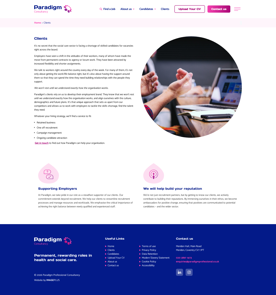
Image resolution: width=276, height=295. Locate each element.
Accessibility (148, 265)
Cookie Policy (149, 261)
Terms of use (149, 246)
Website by (47, 280)
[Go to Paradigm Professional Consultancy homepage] (53, 9)
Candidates (146, 9)
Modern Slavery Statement (155, 258)
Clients (165, 9)
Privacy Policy (149, 250)
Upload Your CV (116, 258)
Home (37, 23)
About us (126, 9)
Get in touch (42, 143)
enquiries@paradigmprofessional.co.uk (197, 261)
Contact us (113, 265)
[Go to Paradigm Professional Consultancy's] (179, 272)
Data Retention (150, 254)
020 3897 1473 (184, 258)
